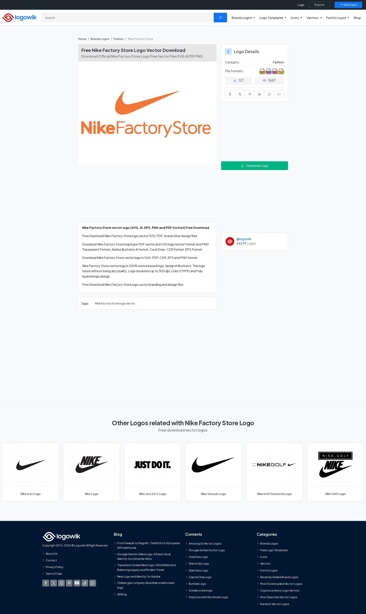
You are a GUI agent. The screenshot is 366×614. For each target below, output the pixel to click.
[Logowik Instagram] (61, 582)
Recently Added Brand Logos (279, 576)
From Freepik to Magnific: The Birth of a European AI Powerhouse (148, 545)
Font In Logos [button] (336, 18)
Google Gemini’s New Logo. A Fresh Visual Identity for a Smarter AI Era (144, 556)
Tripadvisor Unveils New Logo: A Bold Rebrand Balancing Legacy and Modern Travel (146, 567)
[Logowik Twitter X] (53, 582)
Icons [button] (295, 18)
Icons (263, 556)
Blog (357, 18)
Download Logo (257, 166)
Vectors (265, 563)
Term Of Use (54, 573)
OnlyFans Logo (198, 556)
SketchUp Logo (199, 563)
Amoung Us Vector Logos (205, 543)
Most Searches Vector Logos (278, 597)
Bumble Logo (197, 583)
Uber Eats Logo (198, 570)
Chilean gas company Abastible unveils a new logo (145, 585)
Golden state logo (201, 590)
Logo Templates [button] (271, 18)
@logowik (243, 239)
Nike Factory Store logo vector (115, 303)
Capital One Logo (200, 576)
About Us (51, 553)
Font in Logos (269, 570)
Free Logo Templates (274, 550)
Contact (51, 560)
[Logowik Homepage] (19, 17)
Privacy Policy (54, 567)
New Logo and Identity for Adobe (138, 576)
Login (301, 4)
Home (82, 38)
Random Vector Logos (274, 603)
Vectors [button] (312, 18)
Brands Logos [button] (242, 18)
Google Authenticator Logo (207, 550)
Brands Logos (100, 38)
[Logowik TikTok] (84, 582)
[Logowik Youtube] (77, 582)
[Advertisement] (147, 196)
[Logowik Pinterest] (69, 582)
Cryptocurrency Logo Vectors (279, 590)
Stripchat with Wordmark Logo (208, 597)
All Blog (122, 594)
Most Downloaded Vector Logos (281, 583)
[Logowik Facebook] (45, 582)
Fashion (119, 38)
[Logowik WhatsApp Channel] (92, 582)
